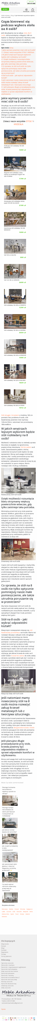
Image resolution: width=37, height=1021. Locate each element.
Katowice (4, 916)
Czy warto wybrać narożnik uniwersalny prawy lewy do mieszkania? (9, 887)
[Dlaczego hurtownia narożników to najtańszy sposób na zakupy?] (10, 800)
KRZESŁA (18, 124)
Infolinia (31, 2)
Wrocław (22, 909)
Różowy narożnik (6, 982)
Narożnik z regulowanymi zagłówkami (13, 967)
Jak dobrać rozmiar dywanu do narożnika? (9, 831)
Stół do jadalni (25, 447)
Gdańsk (27, 914)
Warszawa (5, 909)
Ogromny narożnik (7, 963)
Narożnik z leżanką (7, 975)
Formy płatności (6, 956)
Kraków (11, 909)
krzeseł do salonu (17, 656)
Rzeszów (19, 911)
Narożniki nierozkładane (9, 969)
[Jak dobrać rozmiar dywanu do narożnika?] (10, 839)
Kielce (31, 911)
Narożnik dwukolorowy (8, 984)
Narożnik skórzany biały (9, 979)
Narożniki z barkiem (7, 965)
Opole (12, 914)
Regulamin (4, 952)
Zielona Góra (5, 914)
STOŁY (29, 121)
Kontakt (3, 950)
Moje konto (5, 944)
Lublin (3, 911)
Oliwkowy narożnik (7, 986)
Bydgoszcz (30, 909)
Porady (3, 954)
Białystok (25, 911)
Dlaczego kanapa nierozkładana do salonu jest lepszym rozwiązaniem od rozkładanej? (8, 812)
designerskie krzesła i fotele (24, 728)
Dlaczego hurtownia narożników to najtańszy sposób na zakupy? (8, 790)
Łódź (14, 911)
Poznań (17, 909)
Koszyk (3, 946)
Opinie (3, 1009)
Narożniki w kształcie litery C (10, 977)
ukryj (11, 48)
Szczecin (8, 911)
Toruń (17, 914)
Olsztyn (22, 914)
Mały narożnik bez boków (9, 971)
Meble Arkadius (5, 15)
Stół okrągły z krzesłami (10, 415)
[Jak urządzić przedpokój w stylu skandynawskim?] (10, 857)
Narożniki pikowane (7, 973)
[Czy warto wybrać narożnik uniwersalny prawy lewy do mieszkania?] (10, 897)
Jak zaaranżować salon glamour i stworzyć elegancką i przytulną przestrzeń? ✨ (9, 867)
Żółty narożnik (6, 988)
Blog (12, 15)
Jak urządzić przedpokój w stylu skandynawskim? (10, 848)
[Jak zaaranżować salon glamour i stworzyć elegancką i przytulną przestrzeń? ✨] (10, 877)
